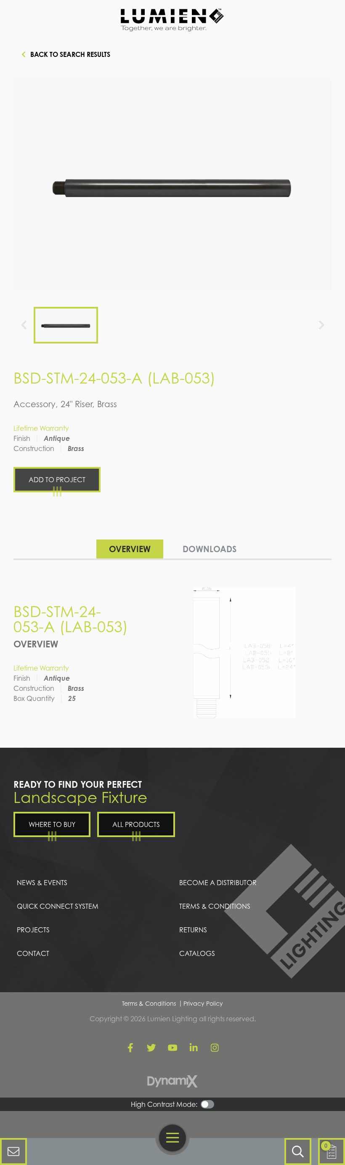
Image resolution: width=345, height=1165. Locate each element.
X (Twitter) (151, 1047)
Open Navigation (172, 1138)
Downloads (209, 549)
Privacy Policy (203, 1003)
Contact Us (13, 1151)
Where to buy (52, 824)
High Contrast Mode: (164, 1104)
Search (297, 1151)
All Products (136, 824)
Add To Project (57, 479)
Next (321, 325)
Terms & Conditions (149, 1003)
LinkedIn (193, 1047)
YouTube (172, 1047)
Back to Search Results (70, 54)
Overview (130, 549)
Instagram (214, 1047)
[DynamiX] (172, 1081)
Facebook (130, 1047)
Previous (23, 325)
